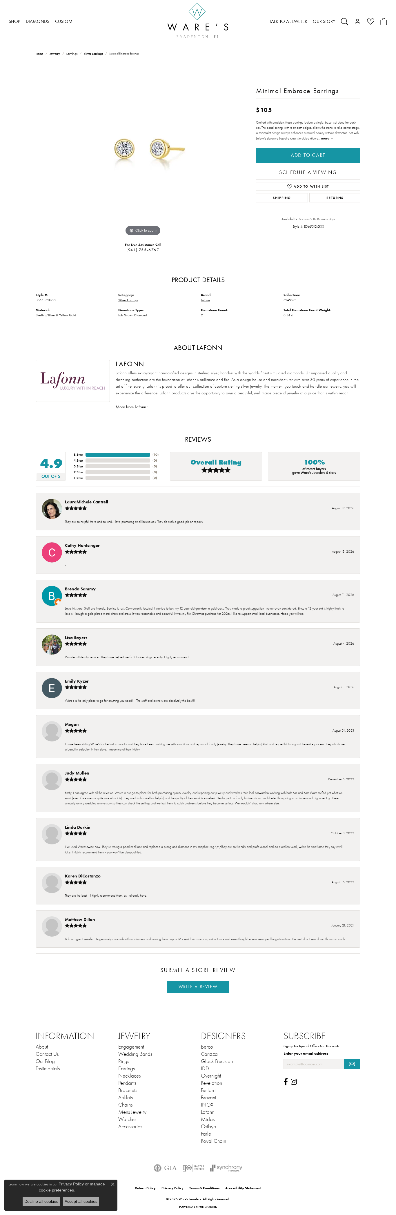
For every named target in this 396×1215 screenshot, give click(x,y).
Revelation (211, 1083)
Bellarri (208, 1090)
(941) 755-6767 (142, 249)
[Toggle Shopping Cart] (383, 21)
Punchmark (208, 1207)
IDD (205, 1068)
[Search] (344, 21)
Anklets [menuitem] (125, 1097)
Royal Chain (213, 1141)
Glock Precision (217, 1061)
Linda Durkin (77, 827)
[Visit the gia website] (165, 1168)
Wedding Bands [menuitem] (135, 1054)
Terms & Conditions (204, 1188)
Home (39, 54)
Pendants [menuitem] (127, 1083)
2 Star (78, 472)
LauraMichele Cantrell (86, 502)
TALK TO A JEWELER (288, 21)
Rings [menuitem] (123, 1061)
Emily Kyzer (77, 681)
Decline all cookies (41, 1201)
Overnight (211, 1076)
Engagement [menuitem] (131, 1047)
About (42, 1047)
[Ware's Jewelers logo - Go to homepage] (198, 21)
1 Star (78, 478)
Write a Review (198, 986)
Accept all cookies (81, 1201)
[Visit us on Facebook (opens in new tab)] (286, 1081)
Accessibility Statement (243, 1188)
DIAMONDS (37, 21)
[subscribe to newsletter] (352, 1064)
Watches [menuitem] (127, 1119)
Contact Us (47, 1054)
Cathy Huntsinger (82, 545)
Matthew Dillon (80, 919)
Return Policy (145, 1188)
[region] (143, 150)
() (155, 454)
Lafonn (205, 300)
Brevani (208, 1097)
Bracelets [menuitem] (127, 1090)
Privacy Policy (172, 1188)
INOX (207, 1105)
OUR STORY (324, 21)
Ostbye (208, 1126)
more (325, 138)
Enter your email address (306, 1053)
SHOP (14, 21)
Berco (207, 1047)
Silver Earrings (93, 54)
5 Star (78, 454)
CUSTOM (63, 21)
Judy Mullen (77, 773)
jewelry (55, 54)
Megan (72, 724)
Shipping (282, 197)
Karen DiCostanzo (83, 876)
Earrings (71, 54)
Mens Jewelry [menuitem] (132, 1112)
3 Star (78, 466)
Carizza (209, 1054)
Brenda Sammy (80, 589)
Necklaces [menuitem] (129, 1076)
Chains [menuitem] (125, 1105)
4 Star (78, 460)
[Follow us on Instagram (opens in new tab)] (294, 1081)
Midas (208, 1119)
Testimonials (48, 1068)
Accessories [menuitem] (130, 1126)
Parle (206, 1134)
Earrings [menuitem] (126, 1068)
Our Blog (45, 1061)
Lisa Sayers (76, 637)
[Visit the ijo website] (193, 1168)
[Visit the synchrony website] (226, 1168)
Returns (335, 197)
